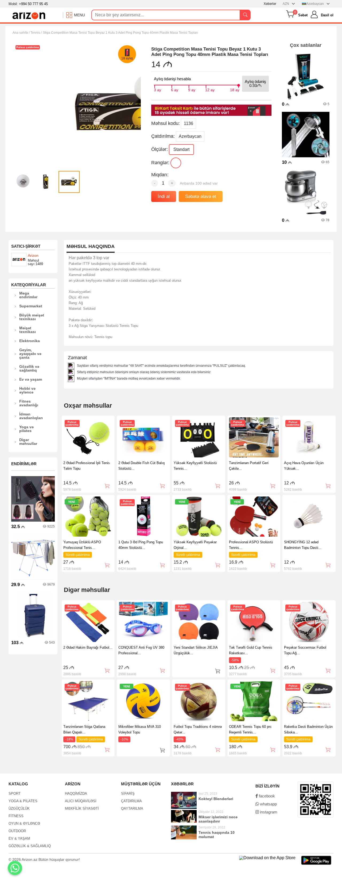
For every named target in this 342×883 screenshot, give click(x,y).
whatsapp (268, 804)
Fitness (16, 816)
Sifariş (128, 793)
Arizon (33, 255)
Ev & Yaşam (19, 838)
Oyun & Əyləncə (24, 823)
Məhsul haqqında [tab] (91, 246)
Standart (181, 149)
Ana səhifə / (21, 33)
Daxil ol (327, 15)
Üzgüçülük (19, 808)
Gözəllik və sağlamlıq (29, 368)
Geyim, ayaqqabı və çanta (30, 354)
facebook (266, 796)
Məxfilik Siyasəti (82, 808)
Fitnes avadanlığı (28, 403)
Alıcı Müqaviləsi (80, 801)
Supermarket (30, 306)
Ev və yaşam (30, 379)
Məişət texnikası (27, 330)
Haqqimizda (76, 793)
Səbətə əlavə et (200, 196)
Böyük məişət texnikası (31, 317)
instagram (268, 812)
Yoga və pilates (26, 429)
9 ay (191, 89)
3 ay (157, 89)
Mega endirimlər (28, 295)
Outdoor (17, 831)
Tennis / (36, 33)
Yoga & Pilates (23, 801)
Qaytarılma (132, 808)
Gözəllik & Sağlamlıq (30, 846)
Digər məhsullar (28, 442)
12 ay (210, 89)
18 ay (234, 89)
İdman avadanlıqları (31, 416)
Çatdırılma (131, 801)
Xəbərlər (270, 4)
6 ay (174, 89)
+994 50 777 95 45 (33, 4)
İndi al (164, 196)
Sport (15, 793)
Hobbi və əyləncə (27, 390)
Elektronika (29, 341)
